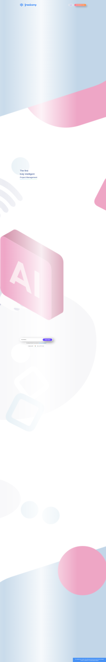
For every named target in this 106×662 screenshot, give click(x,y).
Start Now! (47, 339)
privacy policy (92, 660)
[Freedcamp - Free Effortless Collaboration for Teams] (28, 5)
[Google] (39, 346)
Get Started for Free (80, 4)
